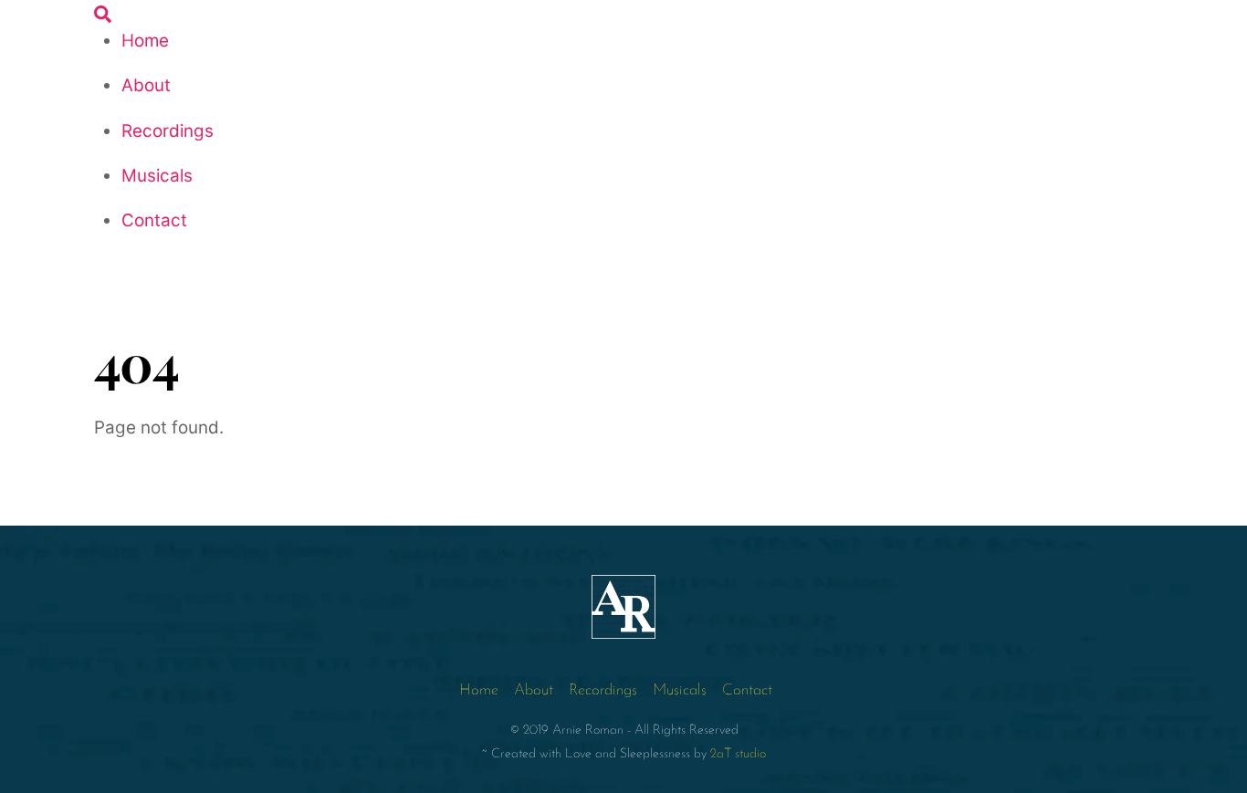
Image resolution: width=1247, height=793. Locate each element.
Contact (154, 220)
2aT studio (738, 754)
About (146, 85)
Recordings (167, 130)
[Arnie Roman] (623, 632)
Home (145, 40)
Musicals (157, 175)
